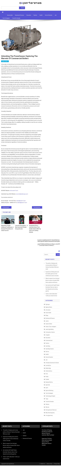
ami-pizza (48, 309)
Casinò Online (49, 323)
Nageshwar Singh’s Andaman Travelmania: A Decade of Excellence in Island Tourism (7, 228)
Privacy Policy (57, 463)
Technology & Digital (50, 396)
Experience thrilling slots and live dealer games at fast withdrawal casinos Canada (52, 273)
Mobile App (48, 368)
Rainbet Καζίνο (49, 382)
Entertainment (49, 340)
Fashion (35, 15)
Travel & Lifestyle (16, 18)
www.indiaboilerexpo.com (22, 194)
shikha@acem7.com (22, 202)
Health (41, 15)
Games (47, 351)
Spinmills (48, 384)
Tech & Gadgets (6, 18)
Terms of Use (49, 463)
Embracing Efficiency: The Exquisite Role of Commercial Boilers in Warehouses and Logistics (7, 207)
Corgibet (48, 335)
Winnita (47, 407)
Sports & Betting (49, 390)
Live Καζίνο (48, 365)
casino (47, 321)
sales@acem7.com (21, 200)
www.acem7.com (14, 190)
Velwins (47, 404)
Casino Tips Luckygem (51, 326)
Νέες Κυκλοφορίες (50, 412)
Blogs (47, 315)
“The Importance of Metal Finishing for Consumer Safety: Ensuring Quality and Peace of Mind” (37, 207)
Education (28, 15)
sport (47, 387)
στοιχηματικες (49, 415)
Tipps (47, 398)
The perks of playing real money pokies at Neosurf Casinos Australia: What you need (52, 266)
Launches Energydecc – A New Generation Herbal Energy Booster (21, 227)
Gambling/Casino (50, 348)
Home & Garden (48, 15)
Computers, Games (50, 332)
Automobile (10, 15)
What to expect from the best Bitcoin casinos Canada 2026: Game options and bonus (52, 280)
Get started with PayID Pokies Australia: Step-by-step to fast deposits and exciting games (52, 288)
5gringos (48, 304)
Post (47, 373)
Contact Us (42, 463)
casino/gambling (49, 329)
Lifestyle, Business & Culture (52, 362)
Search (22, 7)
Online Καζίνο (49, 371)
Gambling (48, 346)
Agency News (5, 61)
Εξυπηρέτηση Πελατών (51, 410)
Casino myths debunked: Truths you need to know (51, 294)
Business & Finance (19, 15)
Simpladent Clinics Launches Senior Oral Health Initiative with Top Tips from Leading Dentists (35, 229)
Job (55, 15)
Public (47, 376)
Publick (47, 379)
